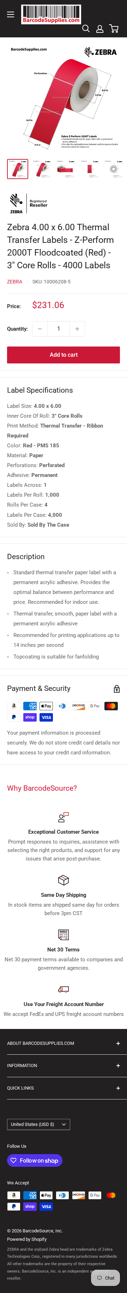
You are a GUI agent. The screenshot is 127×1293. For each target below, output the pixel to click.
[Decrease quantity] (39, 328)
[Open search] (86, 28)
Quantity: (17, 329)
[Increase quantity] (77, 328)
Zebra (14, 281)
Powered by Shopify (27, 1239)
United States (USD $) (32, 1124)
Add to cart (64, 354)
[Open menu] (10, 14)
